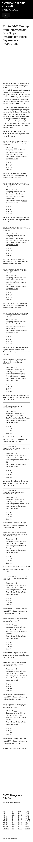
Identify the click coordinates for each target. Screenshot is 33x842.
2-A (13, 813)
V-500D (5, 825)
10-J (13, 825)
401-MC (5, 819)
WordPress (14, 838)
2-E (13, 821)
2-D (13, 819)
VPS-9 (27, 811)
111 (19, 821)
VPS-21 (27, 819)
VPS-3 (27, 817)
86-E (15, 148)
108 (19, 817)
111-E (20, 825)
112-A (20, 829)
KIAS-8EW (6, 829)
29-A (13, 815)
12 (13, 829)
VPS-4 (27, 815)
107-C (20, 815)
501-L (4, 815)
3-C (13, 823)
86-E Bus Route (8, 99)
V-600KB (27, 829)
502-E (4, 813)
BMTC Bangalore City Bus (13, 4)
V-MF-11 (27, 821)
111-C (20, 823)
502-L (4, 811)
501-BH (5, 817)
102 (19, 813)
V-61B (27, 823)
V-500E (5, 821)
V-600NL (27, 827)
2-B (13, 817)
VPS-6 (27, 813)
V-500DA (5, 823)
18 (13, 827)
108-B (20, 819)
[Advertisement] (16, 64)
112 (19, 827)
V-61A (27, 825)
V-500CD (5, 827)
